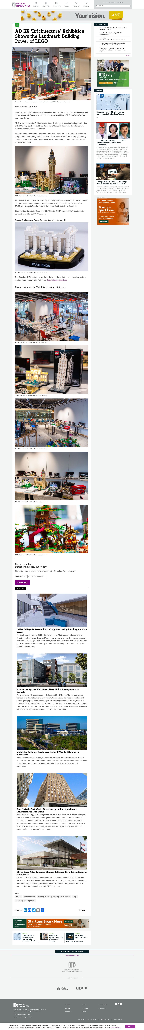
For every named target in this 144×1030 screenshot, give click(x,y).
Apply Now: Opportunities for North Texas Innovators (112, 39)
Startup (86, 6)
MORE (127, 55)
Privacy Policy (118, 1020)
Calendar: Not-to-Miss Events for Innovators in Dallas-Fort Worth (113, 28)
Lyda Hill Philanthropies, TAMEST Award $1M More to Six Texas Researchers (111, 143)
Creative (46, 6)
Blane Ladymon (29, 897)
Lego (75, 897)
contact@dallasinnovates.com (22, 1014)
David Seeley (22, 107)
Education (57, 6)
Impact (66, 6)
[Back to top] (136, 1017)
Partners (120, 3)
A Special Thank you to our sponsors (72, 951)
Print (83, 910)
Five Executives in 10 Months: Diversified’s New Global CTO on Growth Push (112, 44)
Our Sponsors (103, 1005)
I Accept (130, 1027)
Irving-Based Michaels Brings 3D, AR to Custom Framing (111, 33)
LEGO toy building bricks (25, 901)
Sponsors (112, 3)
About (105, 3)
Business (36, 6)
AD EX (18, 897)
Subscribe (22, 583)
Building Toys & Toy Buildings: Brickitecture (54, 897)
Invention (76, 6)
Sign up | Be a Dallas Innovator (87, 1020)
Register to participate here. (57, 280)
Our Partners (102, 1008)
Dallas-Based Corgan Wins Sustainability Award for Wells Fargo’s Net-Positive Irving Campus (112, 50)
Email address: (21, 576)
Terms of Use (105, 1020)
